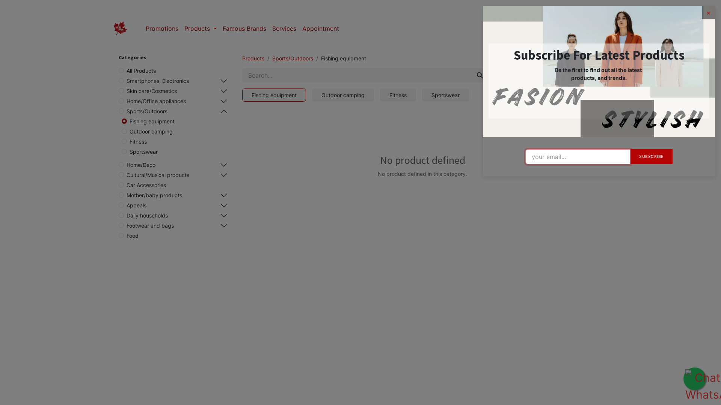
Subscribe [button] (651, 156)
